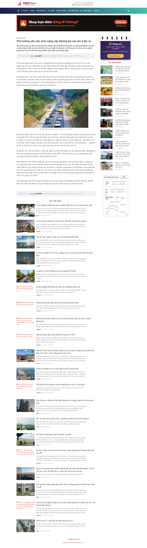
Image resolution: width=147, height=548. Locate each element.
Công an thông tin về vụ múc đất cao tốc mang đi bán (57, 369)
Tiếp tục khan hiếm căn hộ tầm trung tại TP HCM (55, 335)
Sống (96, 10)
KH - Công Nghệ (85, 10)
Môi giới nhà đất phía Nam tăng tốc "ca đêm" (54, 434)
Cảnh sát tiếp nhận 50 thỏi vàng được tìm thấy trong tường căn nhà (123, 79)
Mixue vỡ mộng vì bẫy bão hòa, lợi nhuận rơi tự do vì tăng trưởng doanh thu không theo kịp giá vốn (123, 103)
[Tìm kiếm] (128, 11)
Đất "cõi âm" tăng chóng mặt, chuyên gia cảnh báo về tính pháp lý (62, 419)
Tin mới (25, 10)
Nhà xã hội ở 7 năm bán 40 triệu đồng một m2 (54, 521)
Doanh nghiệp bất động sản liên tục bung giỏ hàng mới (58, 287)
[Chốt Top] (73, 23)
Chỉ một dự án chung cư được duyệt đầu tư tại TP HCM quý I (60, 385)
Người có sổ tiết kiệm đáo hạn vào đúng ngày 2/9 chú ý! (123, 165)
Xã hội (32, 10)
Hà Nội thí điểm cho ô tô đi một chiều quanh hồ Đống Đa (122, 133)
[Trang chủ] (18, 11)
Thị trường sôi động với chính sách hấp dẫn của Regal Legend (61, 221)
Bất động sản (73, 10)
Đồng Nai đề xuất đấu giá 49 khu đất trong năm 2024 (57, 303)
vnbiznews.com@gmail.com (84, 5)
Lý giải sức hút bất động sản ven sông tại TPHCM (56, 271)
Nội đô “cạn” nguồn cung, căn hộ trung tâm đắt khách (57, 237)
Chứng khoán (61, 10)
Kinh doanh (40, 10)
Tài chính (51, 10)
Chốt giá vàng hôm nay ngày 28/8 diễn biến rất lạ (123, 90)
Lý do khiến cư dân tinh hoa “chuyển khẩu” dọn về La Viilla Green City (64, 205)
